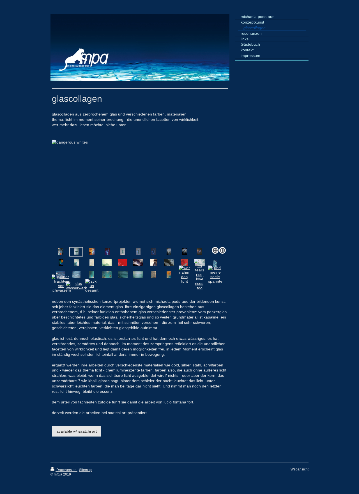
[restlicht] (107, 251)
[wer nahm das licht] (184, 274)
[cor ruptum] (169, 251)
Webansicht (300, 469)
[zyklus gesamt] (91, 285)
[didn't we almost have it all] (91, 274)
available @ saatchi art (76, 431)
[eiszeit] (122, 251)
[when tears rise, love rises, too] (199, 274)
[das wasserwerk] (76, 285)
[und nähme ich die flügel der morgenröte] (169, 274)
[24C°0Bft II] (138, 274)
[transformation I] (61, 262)
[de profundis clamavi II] (122, 262)
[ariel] (91, 262)
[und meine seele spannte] (215, 274)
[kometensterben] (153, 262)
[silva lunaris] (153, 274)
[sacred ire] (184, 262)
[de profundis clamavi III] (107, 262)
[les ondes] (215, 263)
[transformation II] (76, 262)
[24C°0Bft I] (123, 274)
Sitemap (85, 470)
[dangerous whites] (76, 251)
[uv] (140, 192)
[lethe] (169, 262)
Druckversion (66, 470)
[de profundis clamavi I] (138, 262)
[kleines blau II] (76, 274)
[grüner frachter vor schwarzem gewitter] (61, 285)
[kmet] (107, 274)
